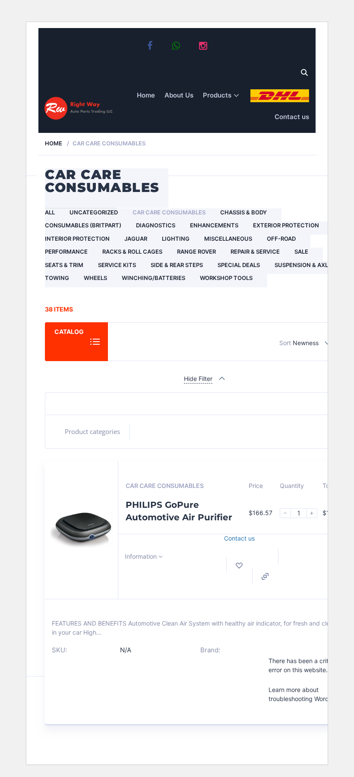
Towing (57, 277)
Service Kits (117, 264)
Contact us (292, 117)
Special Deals (239, 264)
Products (217, 95)
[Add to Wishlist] (239, 565)
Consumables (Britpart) (83, 225)
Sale (301, 251)
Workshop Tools (226, 277)
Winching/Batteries (153, 277)
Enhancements (214, 225)
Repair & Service (255, 251)
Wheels (95, 277)
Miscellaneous (228, 238)
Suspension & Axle (303, 264)
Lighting (176, 238)
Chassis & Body (243, 212)
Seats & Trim (64, 264)
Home (146, 95)
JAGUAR (135, 238)
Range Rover (196, 251)
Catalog (69, 331)
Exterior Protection (286, 225)
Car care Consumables (169, 212)
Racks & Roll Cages (132, 251)
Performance (66, 251)
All (50, 212)
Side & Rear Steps (177, 264)
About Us (178, 95)
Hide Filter (198, 378)
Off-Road (281, 238)
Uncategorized (94, 212)
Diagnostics (155, 225)
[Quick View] (265, 576)
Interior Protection (77, 238)
